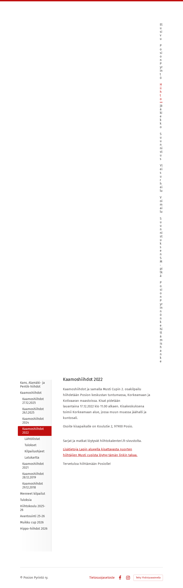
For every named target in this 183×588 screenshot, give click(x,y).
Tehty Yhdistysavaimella (148, 577)
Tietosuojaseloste (102, 577)
